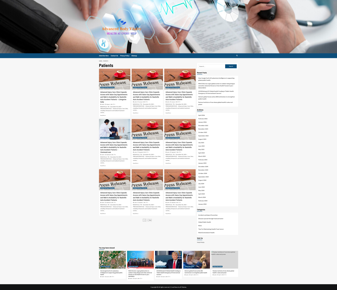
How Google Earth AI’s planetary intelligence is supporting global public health (216, 79)
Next (150, 220)
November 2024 (203, 170)
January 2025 (202, 163)
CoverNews (174, 287)
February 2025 (202, 159)
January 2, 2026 (175, 102)
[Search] (237, 55)
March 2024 (202, 197)
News (200, 225)
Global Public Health (204, 222)
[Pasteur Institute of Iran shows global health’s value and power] (224, 260)
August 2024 (202, 180)
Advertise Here (104, 56)
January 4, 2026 (142, 102)
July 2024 (201, 183)
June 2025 (201, 146)
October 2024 (202, 173)
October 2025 (202, 132)
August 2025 (202, 139)
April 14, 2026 (165, 276)
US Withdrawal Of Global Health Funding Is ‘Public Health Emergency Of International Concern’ (216, 92)
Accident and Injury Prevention (107, 87)
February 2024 (202, 200)
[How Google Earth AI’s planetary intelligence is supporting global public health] (112, 260)
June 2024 (201, 187)
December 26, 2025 (109, 154)
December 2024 (203, 166)
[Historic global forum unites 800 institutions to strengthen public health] (196, 260)
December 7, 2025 (142, 202)
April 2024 (201, 194)
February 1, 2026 (109, 104)
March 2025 (202, 156)
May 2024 (201, 190)
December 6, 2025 (175, 202)
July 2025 (201, 142)
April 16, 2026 (108, 276)
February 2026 (202, 118)
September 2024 (203, 177)
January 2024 (202, 204)
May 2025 (201, 149)
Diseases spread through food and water (210, 218)
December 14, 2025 (109, 202)
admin (103, 104)
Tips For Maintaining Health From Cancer (211, 229)
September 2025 (203, 136)
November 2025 (203, 129)
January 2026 (202, 122)
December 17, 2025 (175, 152)
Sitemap (134, 56)
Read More (103, 115)
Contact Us (114, 56)
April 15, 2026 (137, 278)
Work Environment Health (206, 232)
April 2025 (201, 153)
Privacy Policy (124, 56)
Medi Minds (200, 242)
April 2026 (201, 115)
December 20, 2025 (142, 152)
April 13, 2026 (193, 274)
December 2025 (203, 125)
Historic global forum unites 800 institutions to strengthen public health (216, 98)
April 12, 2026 (221, 274)
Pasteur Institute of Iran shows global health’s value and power (215, 103)
